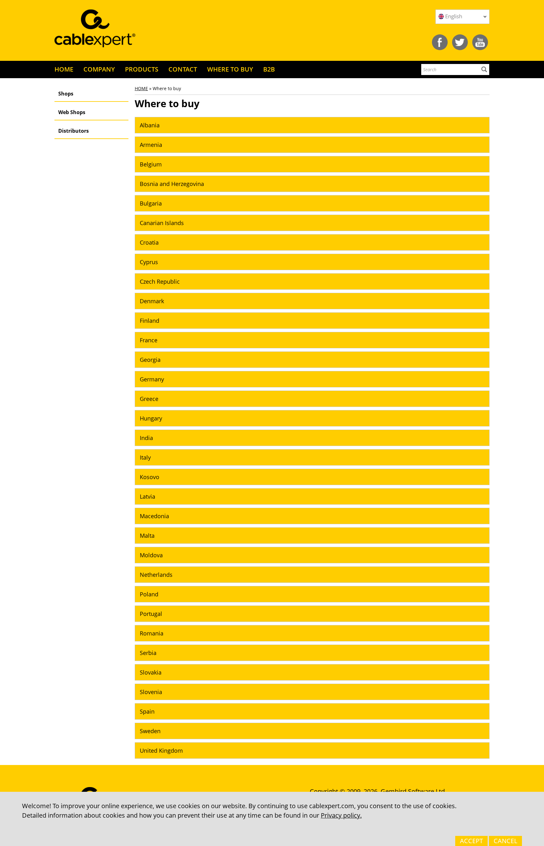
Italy (145, 457)
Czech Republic (160, 281)
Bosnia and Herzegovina (172, 184)
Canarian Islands (162, 223)
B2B (269, 69)
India (146, 438)
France (148, 340)
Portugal (151, 613)
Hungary (151, 418)
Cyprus (149, 262)
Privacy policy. (341, 815)
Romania (151, 633)
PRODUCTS (141, 69)
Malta (147, 535)
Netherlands (156, 574)
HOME (63, 69)
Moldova (151, 555)
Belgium (151, 164)
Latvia (147, 496)
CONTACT (182, 69)
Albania (150, 125)
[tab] (312, 125)
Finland (149, 320)
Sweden (150, 731)
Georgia (150, 359)
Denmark (152, 301)
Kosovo (149, 477)
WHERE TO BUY (230, 69)
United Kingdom (161, 750)
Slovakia (151, 672)
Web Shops (71, 112)
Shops (65, 93)
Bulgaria (151, 203)
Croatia (149, 242)
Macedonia (154, 516)
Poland (149, 594)
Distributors (73, 130)
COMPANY (99, 69)
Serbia (148, 653)
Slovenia (151, 692)
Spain (147, 711)
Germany (152, 379)
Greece (149, 399)
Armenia (151, 144)
